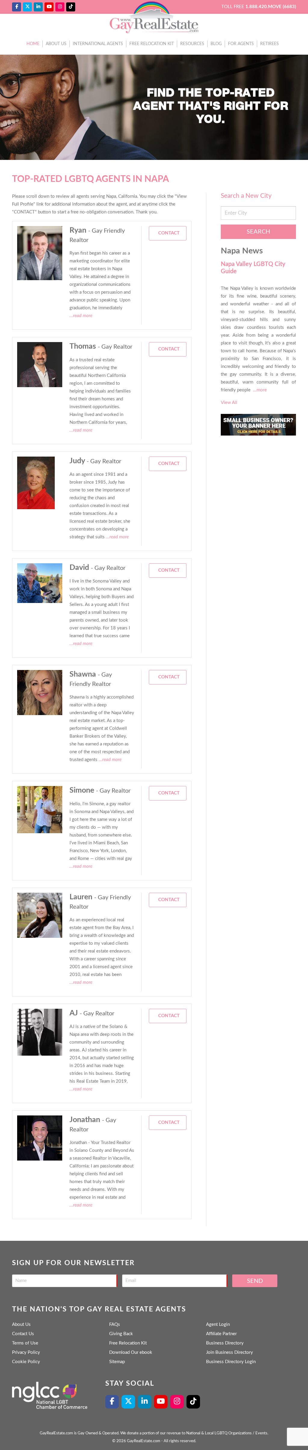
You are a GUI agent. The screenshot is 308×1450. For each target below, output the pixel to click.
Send (255, 1281)
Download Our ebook (130, 1352)
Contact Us (23, 1334)
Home (32, 44)
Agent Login (218, 1324)
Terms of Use (25, 1343)
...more (260, 390)
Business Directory (225, 1343)
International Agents (98, 44)
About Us (56, 44)
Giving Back (121, 1334)
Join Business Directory (229, 1352)
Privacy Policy (26, 1352)
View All (229, 402)
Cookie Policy (26, 1362)
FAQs (114, 1324)
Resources (192, 44)
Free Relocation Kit (151, 44)
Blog (216, 44)
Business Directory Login (231, 1362)
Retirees (269, 44)
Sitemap (117, 1362)
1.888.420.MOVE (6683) (270, 7)
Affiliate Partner (221, 1334)
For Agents (241, 44)
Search (258, 232)
